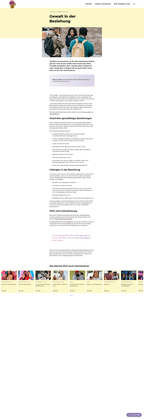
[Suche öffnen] (134, 3)
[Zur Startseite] (12, 4)
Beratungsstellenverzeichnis (63, 219)
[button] (88, 4)
